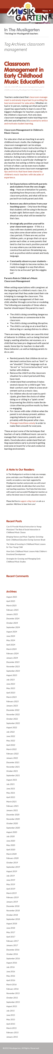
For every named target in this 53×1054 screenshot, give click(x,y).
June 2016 (10, 971)
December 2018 (12, 906)
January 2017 (12, 945)
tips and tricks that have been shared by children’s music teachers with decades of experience (24, 174)
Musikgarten (24, 90)
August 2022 (11, 727)
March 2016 (11, 984)
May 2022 (10, 740)
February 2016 (12, 989)
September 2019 (13, 867)
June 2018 (10, 928)
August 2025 (11, 597)
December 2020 (12, 814)
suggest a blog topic (28, 501)
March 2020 (11, 854)
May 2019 (10, 884)
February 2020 (12, 858)
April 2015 (10, 1024)
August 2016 (11, 962)
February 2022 (12, 753)
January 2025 (12, 614)
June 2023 (10, 684)
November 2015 (13, 993)
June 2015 (10, 1015)
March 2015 (11, 1028)
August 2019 (11, 871)
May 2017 (10, 932)
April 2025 (10, 601)
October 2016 (12, 954)
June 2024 (10, 636)
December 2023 (12, 662)
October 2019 (12, 862)
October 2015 (12, 997)
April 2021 (10, 797)
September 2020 (13, 828)
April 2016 (10, 980)
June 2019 (10, 880)
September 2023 (13, 671)
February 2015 (12, 1032)
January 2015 (12, 1037)
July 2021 (10, 784)
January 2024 (12, 658)
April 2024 (10, 644)
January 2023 (12, 705)
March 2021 (11, 801)
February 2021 (12, 806)
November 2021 (13, 767)
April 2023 (10, 692)
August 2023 (11, 675)
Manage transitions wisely (22, 423)
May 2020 (10, 845)
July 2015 (10, 1010)
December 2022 (12, 710)
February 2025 (12, 610)
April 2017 (10, 936)
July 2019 (10, 875)
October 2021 (12, 771)
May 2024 (10, 640)
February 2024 (12, 653)
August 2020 (11, 832)
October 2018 (12, 915)
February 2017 (12, 941)
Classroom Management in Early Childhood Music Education (24, 72)
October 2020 (12, 823)
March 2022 (11, 749)
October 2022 (12, 719)
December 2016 (12, 949)
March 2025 (11, 605)
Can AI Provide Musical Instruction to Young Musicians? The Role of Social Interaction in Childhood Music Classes (23, 529)
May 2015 (10, 1019)
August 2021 (11, 780)
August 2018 (11, 923)
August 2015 (11, 1006)
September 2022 (13, 723)
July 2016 (10, 967)
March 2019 (11, 893)
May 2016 (10, 976)
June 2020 (10, 841)
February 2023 (12, 701)
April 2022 (10, 745)
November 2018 (13, 910)
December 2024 (12, 618)
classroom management (28, 87)
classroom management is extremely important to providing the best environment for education (26, 100)
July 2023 (10, 679)
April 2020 (10, 849)
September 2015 (13, 1002)
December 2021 (12, 762)
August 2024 (11, 631)
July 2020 (10, 836)
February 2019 (12, 897)
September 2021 (13, 775)
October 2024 (12, 623)
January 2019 (12, 901)
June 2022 (10, 736)
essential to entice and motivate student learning (26, 122)
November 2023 (13, 666)
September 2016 (13, 958)
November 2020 (13, 819)
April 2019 (10, 888)
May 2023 (10, 688)
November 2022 (13, 714)
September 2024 (13, 627)
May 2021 (10, 793)
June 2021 (10, 788)
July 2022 (10, 732)
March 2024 (11, 649)
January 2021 (12, 810)
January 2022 (12, 758)
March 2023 (11, 697)
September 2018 (13, 919)
